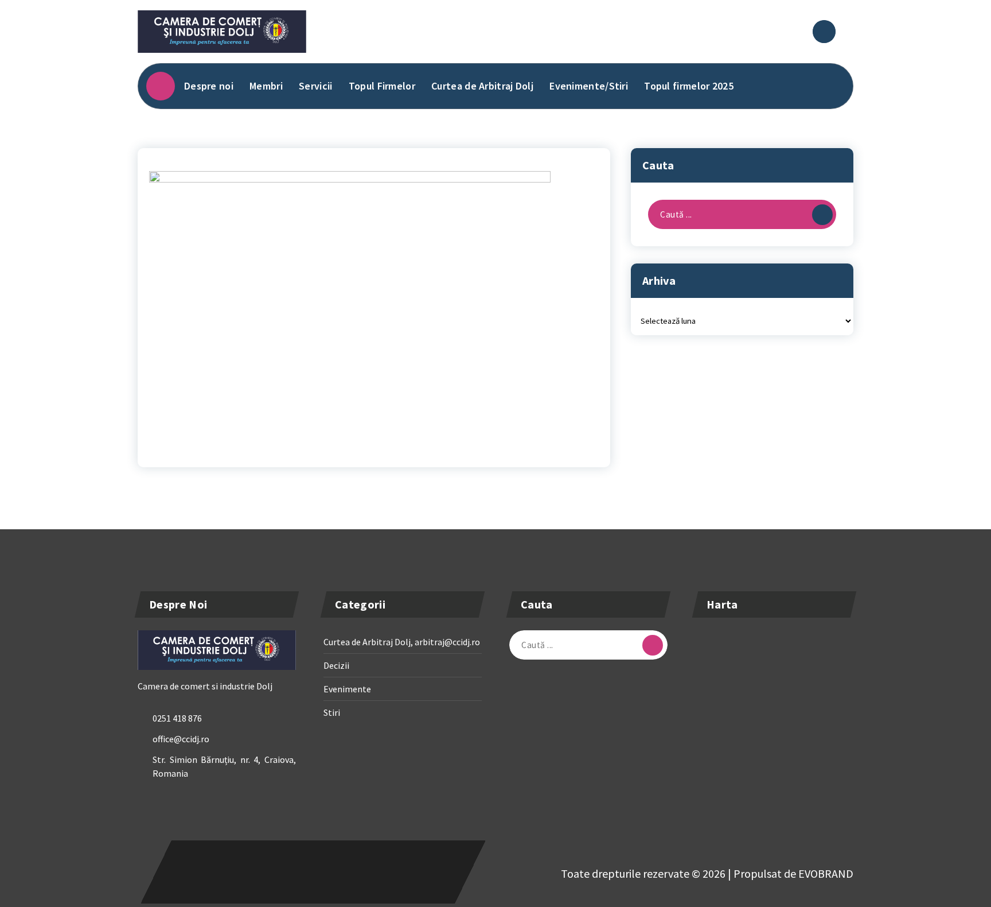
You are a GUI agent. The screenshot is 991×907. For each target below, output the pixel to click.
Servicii (315, 85)
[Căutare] (822, 214)
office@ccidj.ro (181, 739)
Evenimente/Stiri (588, 85)
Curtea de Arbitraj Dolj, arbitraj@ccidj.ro (401, 642)
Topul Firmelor (382, 85)
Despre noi (208, 85)
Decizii (336, 665)
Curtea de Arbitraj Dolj (482, 85)
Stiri (331, 712)
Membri (266, 85)
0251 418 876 (177, 718)
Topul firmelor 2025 (689, 85)
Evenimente (347, 689)
